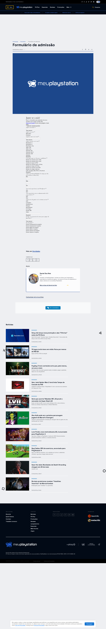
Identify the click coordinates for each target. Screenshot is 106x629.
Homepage (15, 41)
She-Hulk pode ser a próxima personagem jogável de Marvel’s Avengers (47, 416)
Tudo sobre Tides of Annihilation (32, 12)
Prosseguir (89, 624)
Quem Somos (10, 516)
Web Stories (34, 528)
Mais (68, 7)
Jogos (32, 531)
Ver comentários (54, 307)
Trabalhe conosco (11, 521)
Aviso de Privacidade (20, 625)
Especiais (45, 7)
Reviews (52, 7)
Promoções (60, 7)
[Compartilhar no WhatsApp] (85, 49)
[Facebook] (27, 259)
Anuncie (8, 514)
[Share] (37, 260)
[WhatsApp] (34, 259)
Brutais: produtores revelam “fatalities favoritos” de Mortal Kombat (46, 482)
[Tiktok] (86, 1)
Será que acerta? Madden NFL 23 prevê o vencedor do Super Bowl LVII (47, 400)
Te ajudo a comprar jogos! (51, 12)
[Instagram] (84, 1)
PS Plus (37, 7)
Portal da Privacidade (39, 625)
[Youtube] (93, 1)
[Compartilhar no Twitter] (88, 49)
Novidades (23, 41)
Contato (8, 519)
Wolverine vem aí (67, 12)
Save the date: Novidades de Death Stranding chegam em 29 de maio (49, 466)
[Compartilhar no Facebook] (82, 49)
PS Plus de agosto (80, 12)
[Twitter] (91, 1)
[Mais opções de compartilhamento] (91, 49)
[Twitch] (88, 1)
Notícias (33, 514)
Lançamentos (35, 524)
